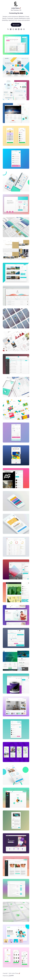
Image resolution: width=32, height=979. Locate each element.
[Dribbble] (11, 976)
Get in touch (16, 24)
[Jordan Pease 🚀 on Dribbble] (24, 29)
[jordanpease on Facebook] (10, 29)
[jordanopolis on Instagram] (13, 29)
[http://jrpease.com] (21, 29)
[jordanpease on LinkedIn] (18, 29)
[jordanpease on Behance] (16, 29)
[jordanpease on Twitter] (8, 29)
